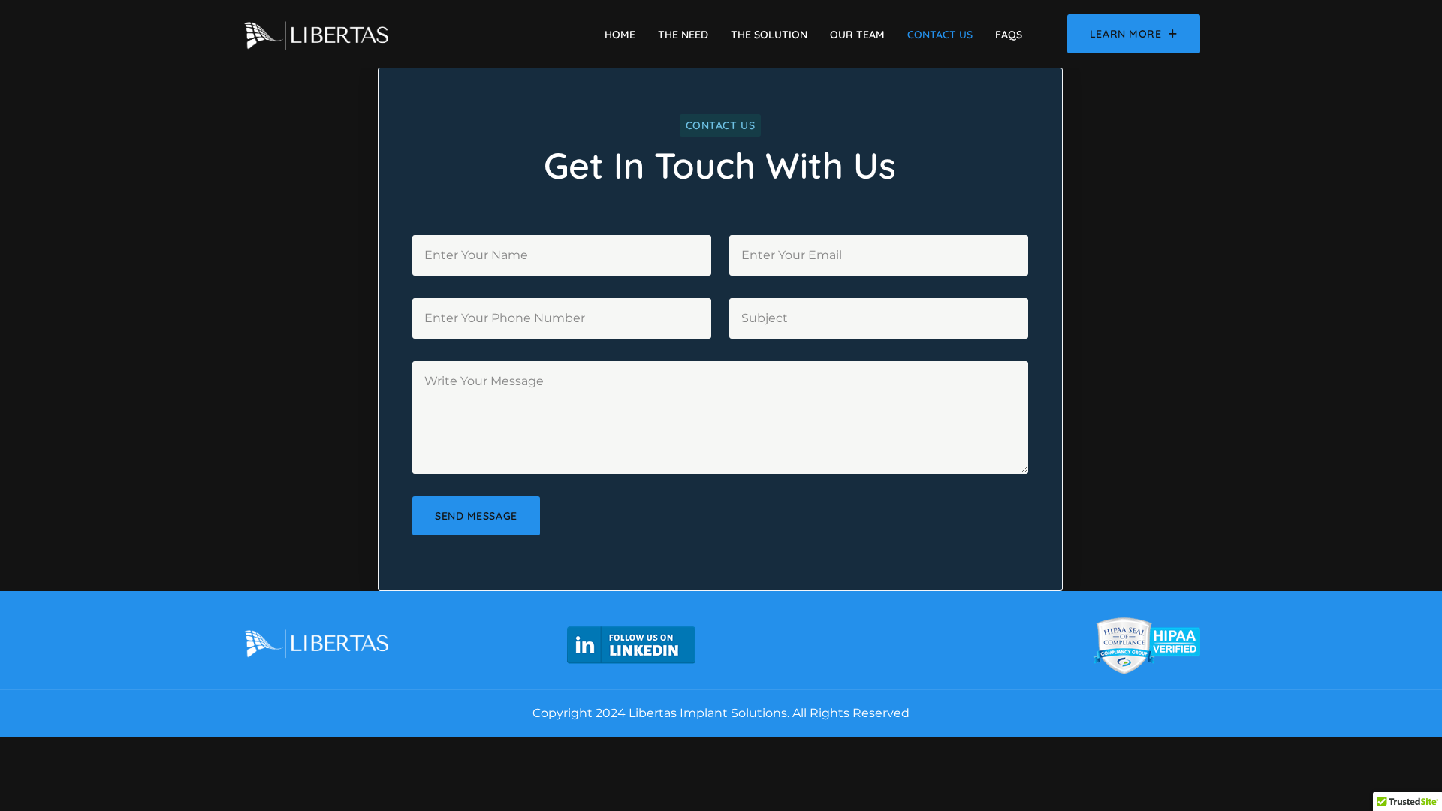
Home (620, 34)
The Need (683, 34)
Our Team (857, 34)
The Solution (769, 34)
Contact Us (940, 34)
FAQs (1008, 34)
